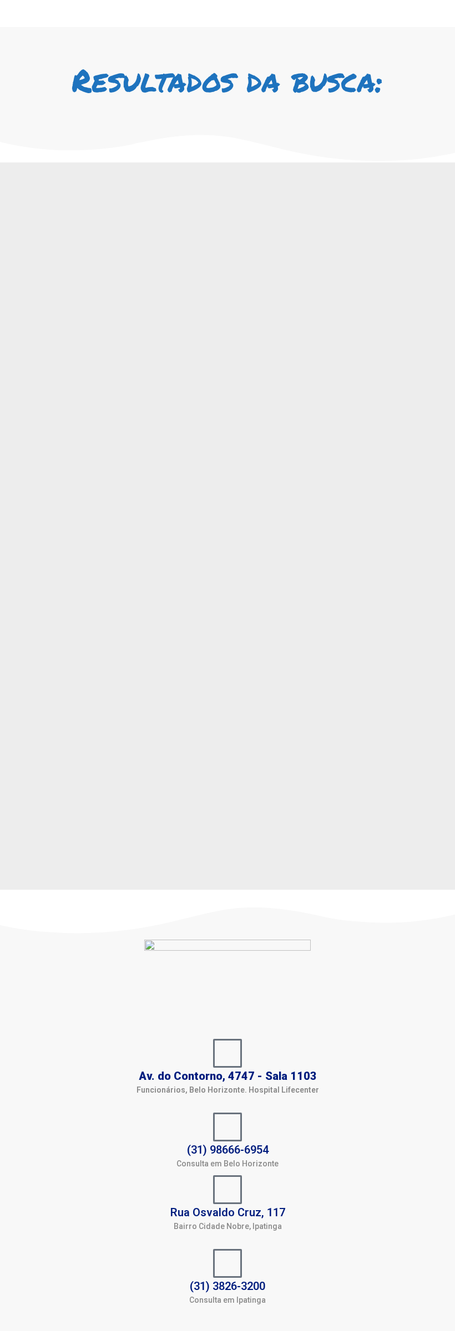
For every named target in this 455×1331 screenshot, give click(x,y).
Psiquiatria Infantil (57, 385)
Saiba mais (41, 854)
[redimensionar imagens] (79, 237)
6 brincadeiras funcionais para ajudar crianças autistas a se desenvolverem (68, 334)
